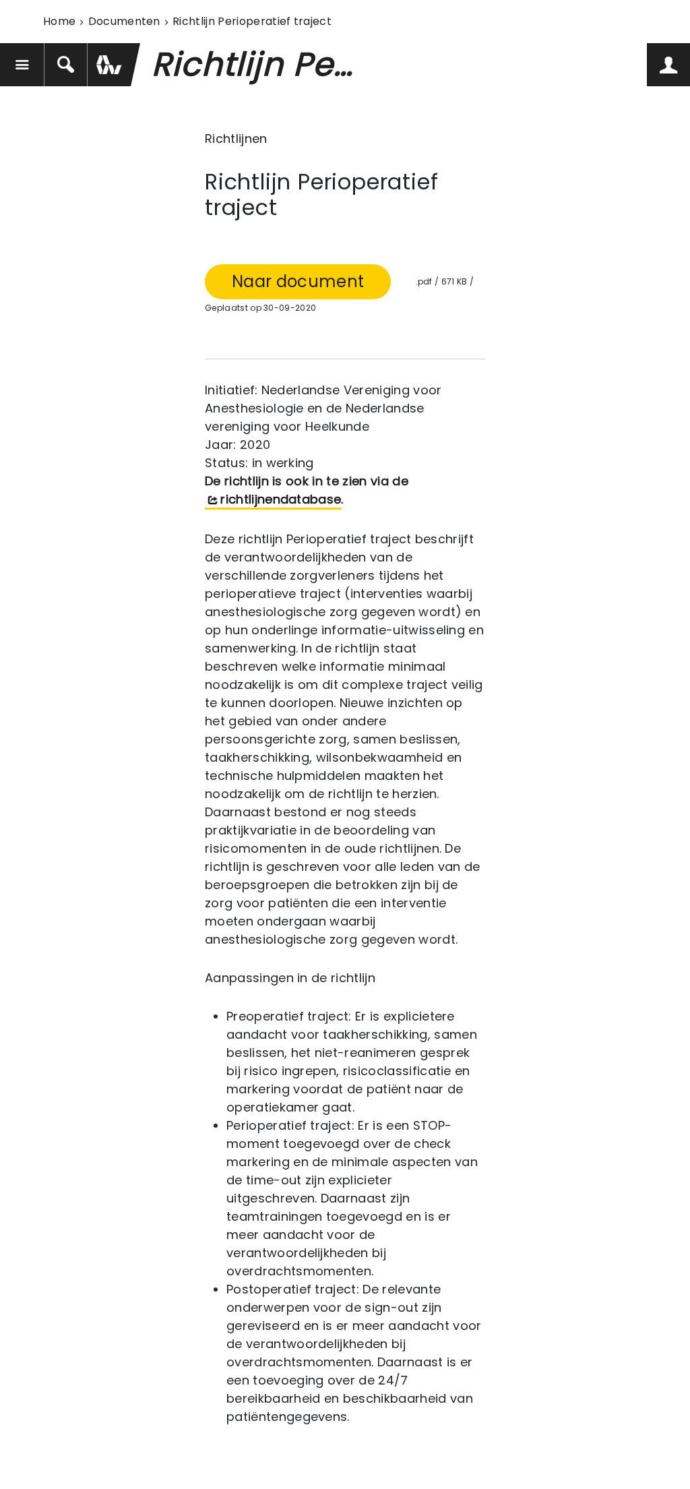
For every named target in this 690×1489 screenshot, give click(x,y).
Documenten (124, 21)
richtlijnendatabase (280, 499)
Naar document (298, 281)
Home (59, 21)
